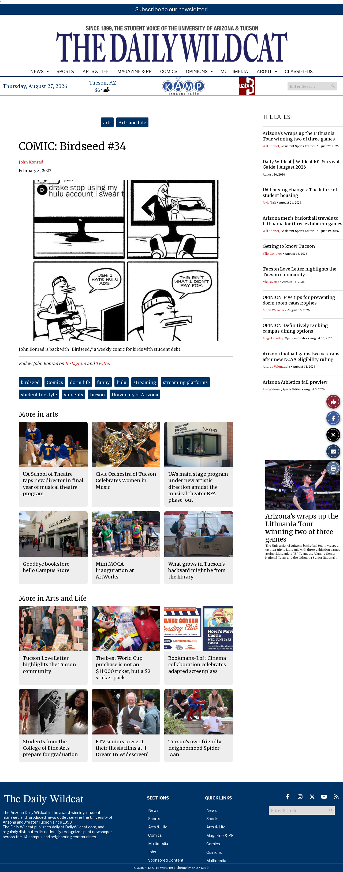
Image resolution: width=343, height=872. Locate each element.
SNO (195, 868)
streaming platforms (185, 382)
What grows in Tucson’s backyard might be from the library (197, 570)
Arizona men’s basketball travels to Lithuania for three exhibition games (302, 220)
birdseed (30, 382)
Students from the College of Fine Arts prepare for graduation (50, 748)
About (264, 71)
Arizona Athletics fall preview (295, 382)
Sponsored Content (166, 860)
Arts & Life (96, 71)
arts (107, 122)
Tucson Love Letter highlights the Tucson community (299, 271)
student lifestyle (39, 394)
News (37, 71)
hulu (121, 382)
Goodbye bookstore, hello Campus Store (46, 567)
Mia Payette (271, 282)
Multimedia (234, 71)
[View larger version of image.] (126, 260)
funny (103, 382)
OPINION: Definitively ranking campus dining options (295, 328)
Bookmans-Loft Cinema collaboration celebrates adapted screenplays (197, 664)
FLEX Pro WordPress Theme (167, 868)
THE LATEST (278, 117)
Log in (205, 868)
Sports (65, 71)
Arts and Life (132, 122)
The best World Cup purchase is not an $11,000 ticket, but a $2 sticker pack (123, 668)
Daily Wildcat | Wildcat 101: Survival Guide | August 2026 (301, 164)
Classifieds (299, 71)
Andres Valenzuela (276, 366)
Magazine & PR (134, 71)
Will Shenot (271, 146)
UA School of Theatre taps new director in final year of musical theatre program (53, 484)
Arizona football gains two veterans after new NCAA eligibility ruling (301, 356)
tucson (97, 394)
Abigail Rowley (273, 338)
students (73, 394)
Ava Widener (272, 389)
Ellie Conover (272, 254)
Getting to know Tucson (289, 246)
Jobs (152, 852)
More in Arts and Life (53, 598)
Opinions (197, 71)
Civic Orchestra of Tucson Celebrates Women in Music (126, 480)
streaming (144, 382)
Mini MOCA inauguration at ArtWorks (115, 570)
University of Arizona (135, 394)
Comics (168, 71)
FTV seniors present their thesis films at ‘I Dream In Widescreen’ (122, 748)
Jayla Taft (269, 202)
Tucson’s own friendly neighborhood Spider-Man (195, 748)
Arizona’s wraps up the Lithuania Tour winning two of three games (299, 136)
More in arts (38, 414)
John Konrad (31, 162)
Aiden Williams (273, 310)
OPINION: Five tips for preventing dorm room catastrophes (299, 300)
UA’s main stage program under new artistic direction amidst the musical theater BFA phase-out (198, 487)
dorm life (80, 382)
